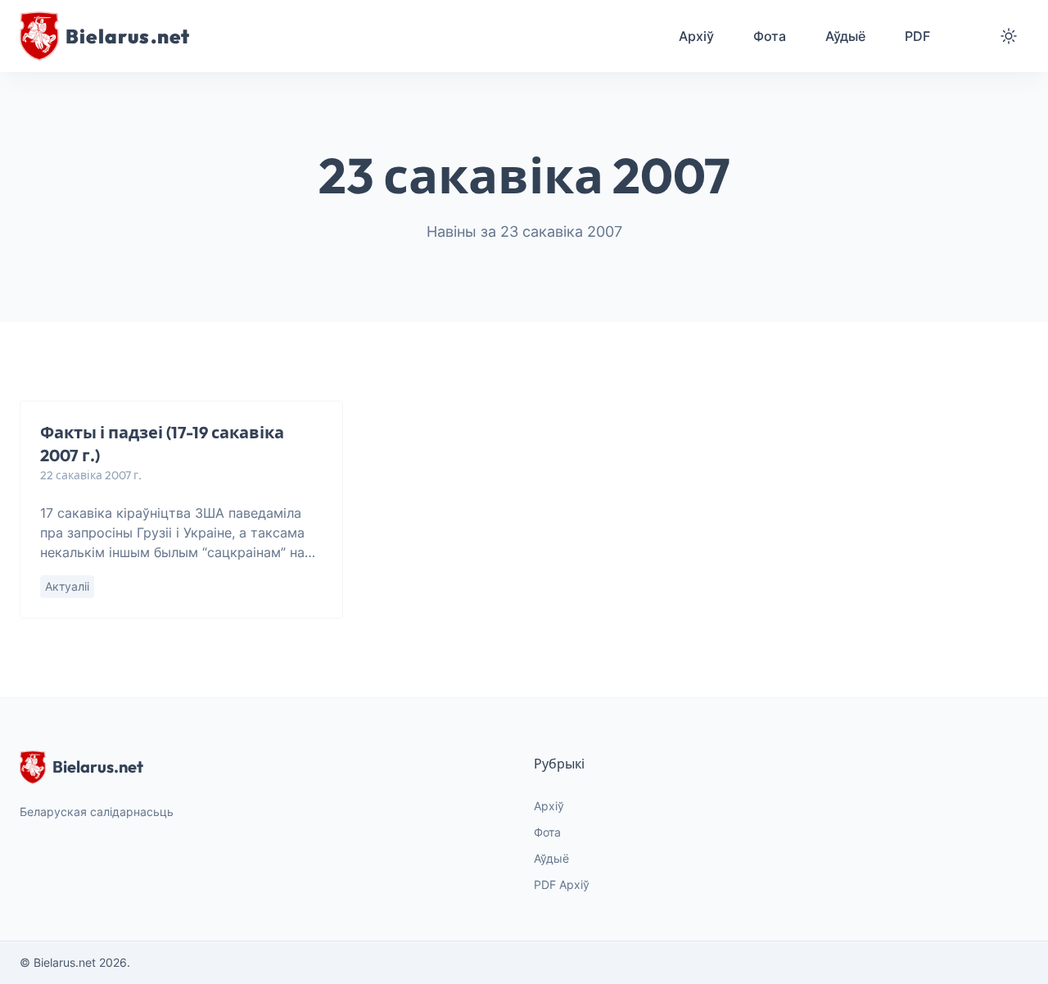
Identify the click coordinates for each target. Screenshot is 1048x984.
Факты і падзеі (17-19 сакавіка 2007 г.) (162, 443)
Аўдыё (551, 858)
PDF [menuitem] (917, 36)
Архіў (549, 806)
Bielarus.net (97, 766)
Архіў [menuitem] (696, 36)
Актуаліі (67, 586)
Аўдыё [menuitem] (845, 36)
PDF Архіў (562, 884)
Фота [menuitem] (769, 36)
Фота (547, 832)
